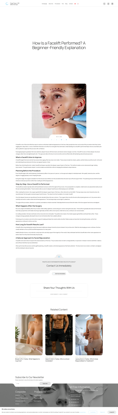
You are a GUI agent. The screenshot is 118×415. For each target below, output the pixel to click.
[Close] (116, 408)
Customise (93, 412)
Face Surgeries (37, 395)
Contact (71, 3)
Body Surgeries (37, 401)
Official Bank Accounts (20, 401)
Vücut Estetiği (52, 357)
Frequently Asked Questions (21, 398)
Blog (66, 3)
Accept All (112, 412)
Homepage (44, 3)
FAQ (63, 3)
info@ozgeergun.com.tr (76, 405)
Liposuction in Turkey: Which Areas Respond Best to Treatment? (86, 360)
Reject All (102, 412)
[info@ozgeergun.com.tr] (69, 405)
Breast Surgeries (38, 398)
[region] (59, 411)
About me (51, 3)
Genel (16, 357)
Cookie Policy (83, 412)
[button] (52, 140)
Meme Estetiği (22, 357)
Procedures (57, 3)
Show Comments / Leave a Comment (59, 294)
